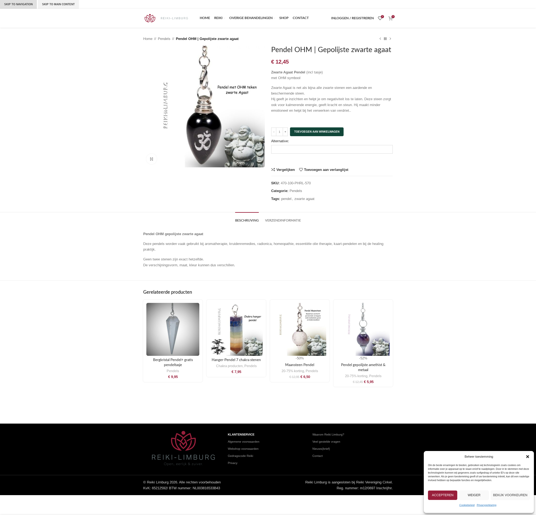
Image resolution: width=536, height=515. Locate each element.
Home (147, 39)
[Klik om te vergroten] (151, 159)
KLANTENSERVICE (241, 434)
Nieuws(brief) (321, 448)
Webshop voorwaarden (243, 448)
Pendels (164, 39)
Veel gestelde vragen (326, 441)
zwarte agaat (304, 199)
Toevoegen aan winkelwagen (316, 131)
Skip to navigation (18, 4)
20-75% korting (293, 371)
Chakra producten (229, 366)
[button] (528, 457)
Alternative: (280, 141)
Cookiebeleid (467, 505)
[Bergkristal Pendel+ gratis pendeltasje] (172, 329)
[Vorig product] (380, 38)
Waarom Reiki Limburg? (328, 434)
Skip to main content (58, 4)
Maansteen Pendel (299, 365)
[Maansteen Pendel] (299, 329)
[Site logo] (166, 18)
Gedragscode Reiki (240, 455)
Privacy (232, 463)
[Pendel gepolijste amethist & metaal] (363, 329)
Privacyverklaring (486, 505)
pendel (286, 199)
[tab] (247, 218)
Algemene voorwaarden (243, 441)
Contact (317, 455)
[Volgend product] (390, 38)
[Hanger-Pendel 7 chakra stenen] (236, 329)
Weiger (474, 495)
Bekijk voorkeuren (510, 495)
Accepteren (443, 495)
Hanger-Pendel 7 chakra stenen (236, 360)
